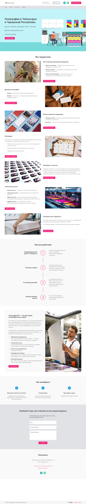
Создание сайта (77, 502)
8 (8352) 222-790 (56, 2)
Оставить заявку (9, 38)
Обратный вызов (76, 2)
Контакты (17, 7)
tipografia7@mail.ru (43, 468)
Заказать (24, 7)
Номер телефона (34, 427)
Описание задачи (34, 432)
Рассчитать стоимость (49, 81)
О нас (6, 7)
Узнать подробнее (10, 208)
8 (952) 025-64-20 (56, 3)
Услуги (11, 7)
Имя (31, 422)
